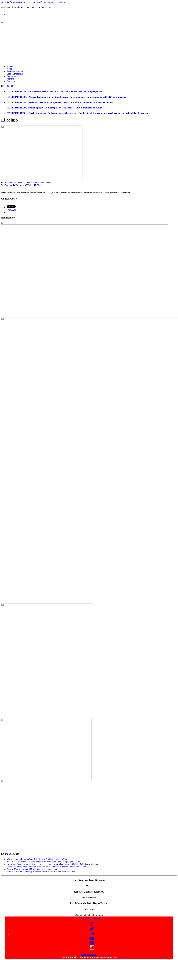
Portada (10, 66)
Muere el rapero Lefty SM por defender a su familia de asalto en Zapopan (39, 859)
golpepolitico (10, 182)
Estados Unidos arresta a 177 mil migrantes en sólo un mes (32, 869)
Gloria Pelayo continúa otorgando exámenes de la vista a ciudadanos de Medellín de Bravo (46, 867)
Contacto (11, 81)
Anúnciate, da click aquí (89, 914)
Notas (9, 69)
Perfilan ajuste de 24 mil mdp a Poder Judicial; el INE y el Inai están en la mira (41, 871)
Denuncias (11, 76)
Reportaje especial (15, 71)
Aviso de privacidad (89, 917)
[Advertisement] (89, 43)
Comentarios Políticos (42, 182)
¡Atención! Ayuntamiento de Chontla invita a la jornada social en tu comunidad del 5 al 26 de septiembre (52, 864)
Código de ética (89, 954)
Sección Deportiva (15, 74)
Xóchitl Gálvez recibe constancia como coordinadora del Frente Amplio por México (43, 862)
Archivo (10, 79)
